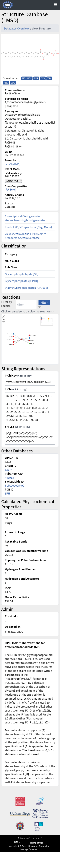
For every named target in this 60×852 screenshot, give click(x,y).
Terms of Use (36, 842)
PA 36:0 (10, 189)
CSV (43, 78)
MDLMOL (27, 78)
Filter (44, 302)
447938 (9, 477)
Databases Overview (17, 28)
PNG (6, 82)
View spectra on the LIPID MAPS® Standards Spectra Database (25, 236)
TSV (49, 78)
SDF (36, 78)
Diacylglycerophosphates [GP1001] (26, 288)
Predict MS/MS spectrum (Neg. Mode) (28, 227)
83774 (8, 469)
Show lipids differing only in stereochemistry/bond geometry (25, 218)
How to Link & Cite (17, 846)
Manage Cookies (28, 849)
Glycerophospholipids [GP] (21, 274)
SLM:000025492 (14, 485)
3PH (7, 493)
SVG (13, 82)
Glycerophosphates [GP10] (21, 281)
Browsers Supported (39, 846)
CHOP (12, 164)
